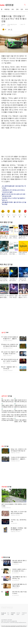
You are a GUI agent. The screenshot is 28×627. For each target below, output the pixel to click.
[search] (25, 4)
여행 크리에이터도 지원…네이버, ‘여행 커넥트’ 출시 (13, 253)
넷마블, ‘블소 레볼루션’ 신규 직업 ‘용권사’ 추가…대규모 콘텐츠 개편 (23, 237)
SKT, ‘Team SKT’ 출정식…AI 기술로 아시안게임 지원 (23, 296)
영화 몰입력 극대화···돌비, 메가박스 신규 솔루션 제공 (14, 203)
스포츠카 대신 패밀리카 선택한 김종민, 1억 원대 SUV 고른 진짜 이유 (10, 353)
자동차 (4, 355)
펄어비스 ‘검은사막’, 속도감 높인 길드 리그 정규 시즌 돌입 (13, 296)
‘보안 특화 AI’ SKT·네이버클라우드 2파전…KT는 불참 (13, 280)
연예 (17, 9)
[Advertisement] (14, 142)
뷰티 (13, 9)
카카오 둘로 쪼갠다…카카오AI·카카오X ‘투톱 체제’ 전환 (13, 237)
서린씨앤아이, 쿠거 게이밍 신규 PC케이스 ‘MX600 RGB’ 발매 (13, 191)
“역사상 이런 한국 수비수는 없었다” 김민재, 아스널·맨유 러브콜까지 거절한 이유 (10, 361)
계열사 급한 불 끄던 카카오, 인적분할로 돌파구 (23, 253)
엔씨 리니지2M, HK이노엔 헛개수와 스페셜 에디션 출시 (4, 253)
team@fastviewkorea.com (22, 617)
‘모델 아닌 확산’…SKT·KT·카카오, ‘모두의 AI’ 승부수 (23, 280)
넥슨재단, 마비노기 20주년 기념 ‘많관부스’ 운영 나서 (13, 199)
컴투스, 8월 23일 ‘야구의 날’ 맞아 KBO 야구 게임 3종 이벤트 (4, 237)
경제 (22, 9)
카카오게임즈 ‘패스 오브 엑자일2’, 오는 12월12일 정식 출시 (4, 280)
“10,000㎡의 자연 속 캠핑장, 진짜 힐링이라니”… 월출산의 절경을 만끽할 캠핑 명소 (10, 338)
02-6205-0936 (5, 617)
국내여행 (5, 340)
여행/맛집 (6, 9)
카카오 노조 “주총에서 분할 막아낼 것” (4, 296)
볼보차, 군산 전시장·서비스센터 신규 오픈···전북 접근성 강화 (14, 195)
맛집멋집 (13, 510)
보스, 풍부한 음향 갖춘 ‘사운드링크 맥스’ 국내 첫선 (14, 187)
